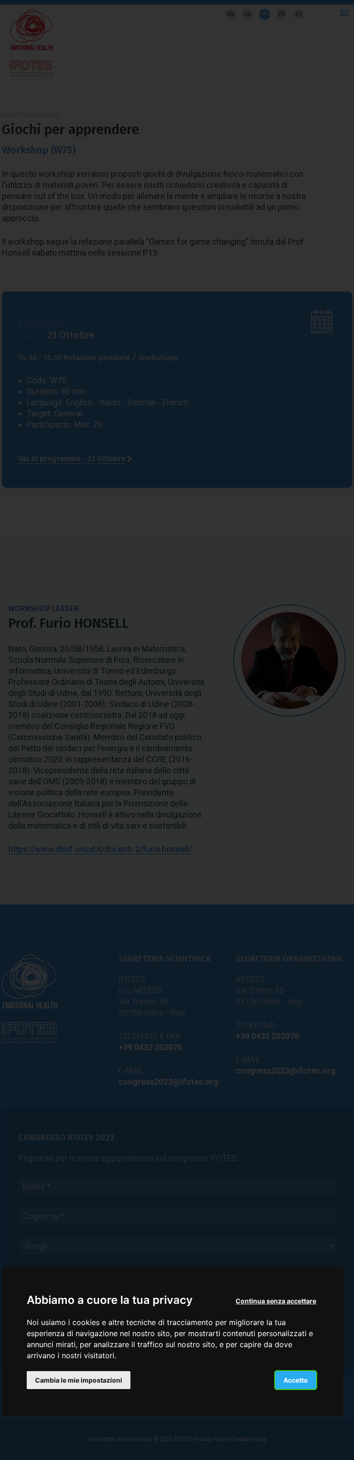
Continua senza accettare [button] (276, 1301)
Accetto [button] (295, 1380)
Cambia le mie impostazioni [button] (78, 1380)
